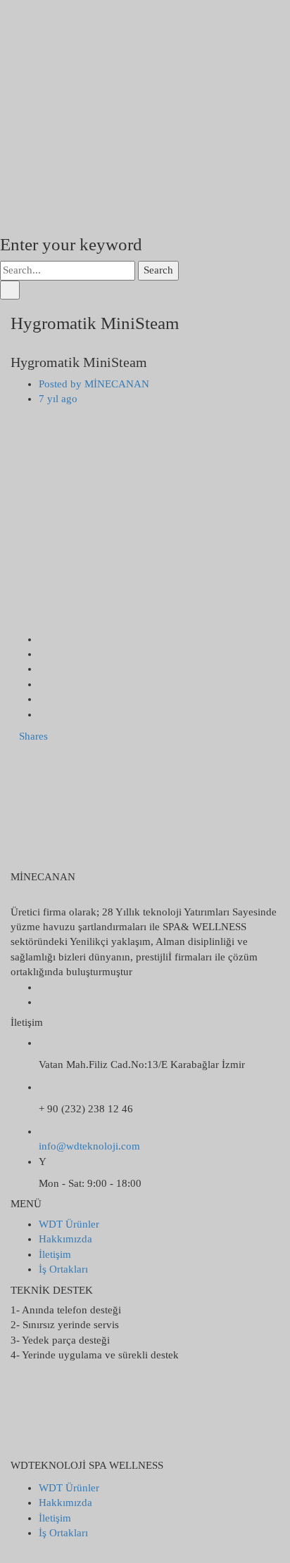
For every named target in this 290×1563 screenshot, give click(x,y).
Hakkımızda (65, 1238)
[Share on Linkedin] (43, 684)
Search (158, 270)
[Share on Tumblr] (43, 699)
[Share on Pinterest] (43, 714)
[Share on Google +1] (43, 668)
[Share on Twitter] (43, 654)
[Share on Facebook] (43, 639)
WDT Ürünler (69, 1224)
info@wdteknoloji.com (89, 1146)
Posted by (94, 384)
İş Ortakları (63, 1269)
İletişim (55, 1254)
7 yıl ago (58, 398)
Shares (33, 736)
